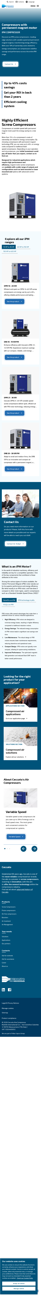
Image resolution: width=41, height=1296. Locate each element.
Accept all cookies (18, 1283)
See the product (13, 301)
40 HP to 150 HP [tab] (23, 247)
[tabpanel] (20, 365)
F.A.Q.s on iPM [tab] (8, 604)
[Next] (34, 849)
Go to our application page (15, 718)
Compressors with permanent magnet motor (19, 26)
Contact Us (9, 64)
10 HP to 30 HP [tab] (8, 247)
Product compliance (9, 1018)
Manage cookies (8, 1008)
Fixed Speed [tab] (9, 848)
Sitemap (5, 1013)
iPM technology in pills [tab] (26, 600)
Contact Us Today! (14, 544)
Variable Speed (14, 837)
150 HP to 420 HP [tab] (9, 251)
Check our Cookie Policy (25, 1278)
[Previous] (23, 849)
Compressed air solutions (15, 751)
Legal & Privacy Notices (10, 1003)
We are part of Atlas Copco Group (13, 1033)
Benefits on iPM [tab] (9, 600)
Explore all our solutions (15, 757)
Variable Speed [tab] (4, 848)
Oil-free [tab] (7, 848)
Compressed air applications (15, 713)
